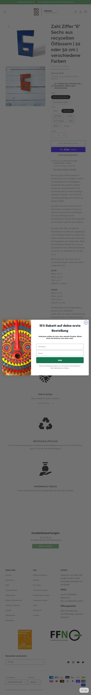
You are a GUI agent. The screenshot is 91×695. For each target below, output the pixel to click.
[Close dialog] (86, 323)
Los (60, 360)
